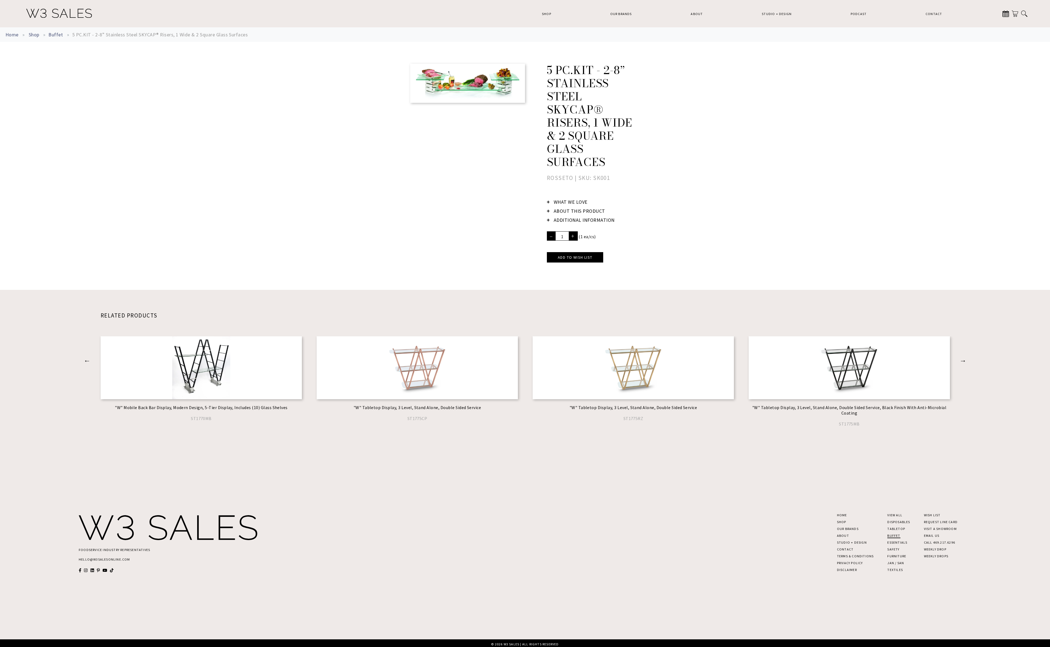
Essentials (897, 542)
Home (12, 34)
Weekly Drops (936, 556)
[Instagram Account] (86, 570)
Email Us (932, 536)
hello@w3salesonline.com (104, 559)
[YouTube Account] (105, 570)
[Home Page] (59, 14)
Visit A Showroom (940, 529)
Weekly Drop (935, 549)
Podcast (859, 14)
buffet (55, 34)
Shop (546, 14)
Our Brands (621, 14)
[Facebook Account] (80, 570)
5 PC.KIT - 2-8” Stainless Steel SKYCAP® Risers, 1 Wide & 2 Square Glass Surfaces (160, 34)
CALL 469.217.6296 (939, 542)
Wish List (932, 515)
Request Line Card (941, 522)
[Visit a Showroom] (1005, 14)
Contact (934, 14)
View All (894, 515)
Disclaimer (847, 570)
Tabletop (896, 529)
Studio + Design (777, 14)
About (697, 14)
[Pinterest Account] (98, 570)
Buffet (893, 536)
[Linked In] (92, 570)
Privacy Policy (850, 563)
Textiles (895, 570)
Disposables (898, 522)
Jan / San (895, 563)
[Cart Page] (1015, 14)
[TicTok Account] (111, 570)
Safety (893, 549)
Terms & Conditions (855, 556)
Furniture (896, 556)
